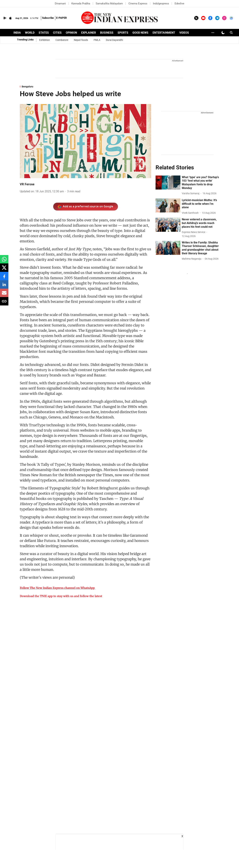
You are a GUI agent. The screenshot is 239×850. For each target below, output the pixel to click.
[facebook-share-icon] (4, 278)
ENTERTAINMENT (164, 32)
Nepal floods (81, 40)
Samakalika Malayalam (109, 3)
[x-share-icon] (4, 269)
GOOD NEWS (140, 32)
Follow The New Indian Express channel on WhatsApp (57, 588)
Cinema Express (137, 3)
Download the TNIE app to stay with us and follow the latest (61, 596)
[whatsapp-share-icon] (4, 261)
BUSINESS (106, 32)
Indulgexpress (161, 3)
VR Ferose (27, 184)
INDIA (17, 32)
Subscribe (48, 17)
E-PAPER (61, 17)
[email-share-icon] (4, 294)
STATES (44, 32)
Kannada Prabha (80, 3)
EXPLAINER (88, 32)
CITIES (57, 32)
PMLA (97, 40)
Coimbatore (61, 40)
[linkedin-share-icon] (4, 286)
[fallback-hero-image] (168, 182)
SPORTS (123, 32)
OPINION (71, 32)
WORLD (29, 32)
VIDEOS (184, 32)
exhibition (44, 40)
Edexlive (179, 3)
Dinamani (60, 3)
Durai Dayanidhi (114, 40)
